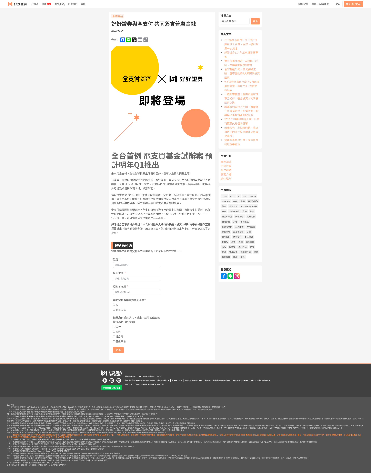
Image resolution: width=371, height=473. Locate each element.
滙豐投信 (237, 236)
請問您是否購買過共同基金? (129, 300)
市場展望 (245, 221)
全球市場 (233, 206)
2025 (232, 196)
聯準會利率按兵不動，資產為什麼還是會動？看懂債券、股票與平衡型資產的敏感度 (241, 111)
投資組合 (239, 226)
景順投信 (226, 236)
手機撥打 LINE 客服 (111, 387)
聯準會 (232, 246)
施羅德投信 (238, 231)
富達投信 (226, 221)
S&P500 (226, 201)
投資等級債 (227, 226)
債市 (224, 206)
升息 (224, 211)
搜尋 (255, 21)
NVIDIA (253, 196)
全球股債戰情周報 (249, 206)
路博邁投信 (246, 251)
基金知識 (226, 162)
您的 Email (119, 286)
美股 (224, 246)
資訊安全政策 (177, 380)
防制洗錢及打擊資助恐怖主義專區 (217, 380)
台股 (245, 211)
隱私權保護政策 (163, 380)
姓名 (115, 259)
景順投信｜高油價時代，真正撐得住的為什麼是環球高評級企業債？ (241, 132)
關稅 (235, 257)
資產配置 (233, 251)
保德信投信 (253, 201)
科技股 (225, 241)
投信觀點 (226, 170)
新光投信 (251, 226)
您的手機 (118, 273)
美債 (233, 241)
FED (244, 196)
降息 (243, 257)
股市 (252, 246)
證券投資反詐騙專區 (241, 380)
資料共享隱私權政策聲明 (260, 380)
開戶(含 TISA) (353, 4)
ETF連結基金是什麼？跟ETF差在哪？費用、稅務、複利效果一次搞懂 (241, 44)
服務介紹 (117, 16)
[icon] (104, 379)
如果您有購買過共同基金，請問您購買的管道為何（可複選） (136, 320)
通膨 (256, 251)
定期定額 (251, 216)
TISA (224, 196)
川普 (235, 221)
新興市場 (226, 231)
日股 (249, 231)
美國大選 (250, 241)
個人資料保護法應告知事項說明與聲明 (140, 380)
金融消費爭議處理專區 (193, 380)
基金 (252, 211)
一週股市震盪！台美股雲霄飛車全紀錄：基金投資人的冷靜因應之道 (241, 98)
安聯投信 (239, 216)
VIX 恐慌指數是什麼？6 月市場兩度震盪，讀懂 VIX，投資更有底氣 (241, 86)
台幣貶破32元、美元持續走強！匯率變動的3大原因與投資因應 (242, 73)
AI (239, 196)
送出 (118, 350)
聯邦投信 (243, 246)
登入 (337, 4)
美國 (241, 241)
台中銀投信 (234, 211)
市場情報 (226, 166)
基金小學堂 (227, 216)
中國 (243, 201)
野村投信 (226, 257)
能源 (224, 251)
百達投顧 (249, 236)
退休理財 (226, 178)
